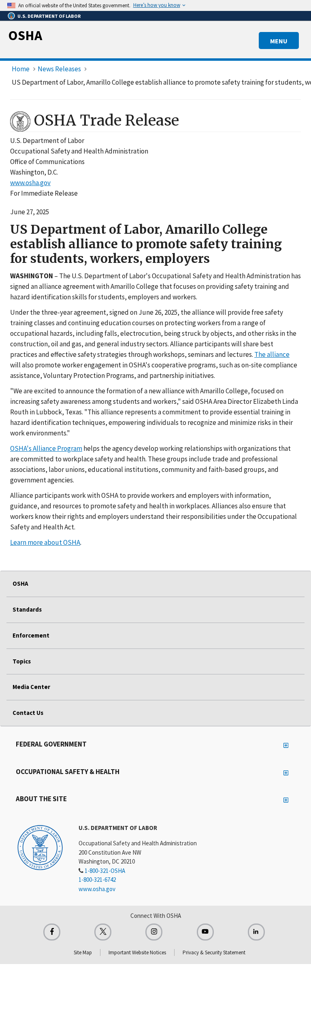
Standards (27, 609)
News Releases (59, 68)
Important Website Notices (137, 952)
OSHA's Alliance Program (46, 448)
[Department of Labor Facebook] (51, 932)
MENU (279, 41)
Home (21, 68)
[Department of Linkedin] (256, 932)
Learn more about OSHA (45, 542)
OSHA (25, 35)
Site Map (83, 952)
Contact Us (28, 713)
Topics (22, 661)
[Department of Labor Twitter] (102, 932)
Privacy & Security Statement (214, 952)
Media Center (31, 687)
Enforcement (31, 635)
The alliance (272, 354)
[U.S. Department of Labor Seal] (40, 847)
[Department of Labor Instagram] (153, 932)
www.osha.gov (30, 182)
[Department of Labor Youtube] (205, 932)
